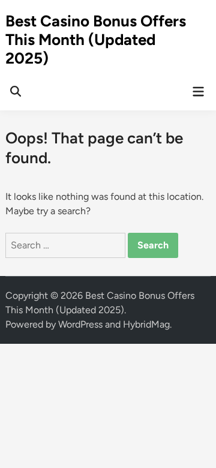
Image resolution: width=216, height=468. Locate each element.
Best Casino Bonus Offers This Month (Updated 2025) (95, 39)
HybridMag (146, 324)
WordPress (80, 324)
